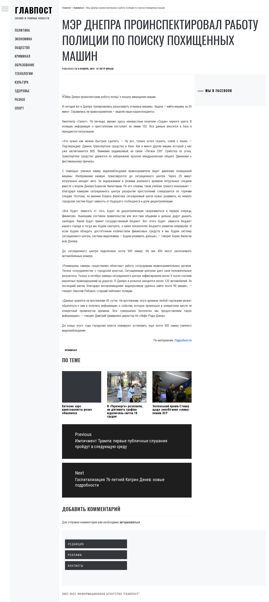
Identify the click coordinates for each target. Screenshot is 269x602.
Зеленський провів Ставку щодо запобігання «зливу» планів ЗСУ (170, 409)
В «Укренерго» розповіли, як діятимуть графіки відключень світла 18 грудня (125, 411)
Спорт (19, 108)
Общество (22, 47)
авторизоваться (130, 522)
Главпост (34, 10)
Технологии (24, 73)
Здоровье (22, 91)
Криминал (22, 56)
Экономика (23, 39)
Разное (20, 99)
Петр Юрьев (106, 68)
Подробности (183, 340)
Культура (22, 82)
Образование (24, 65)
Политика (22, 30)
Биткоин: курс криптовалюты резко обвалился (77, 409)
